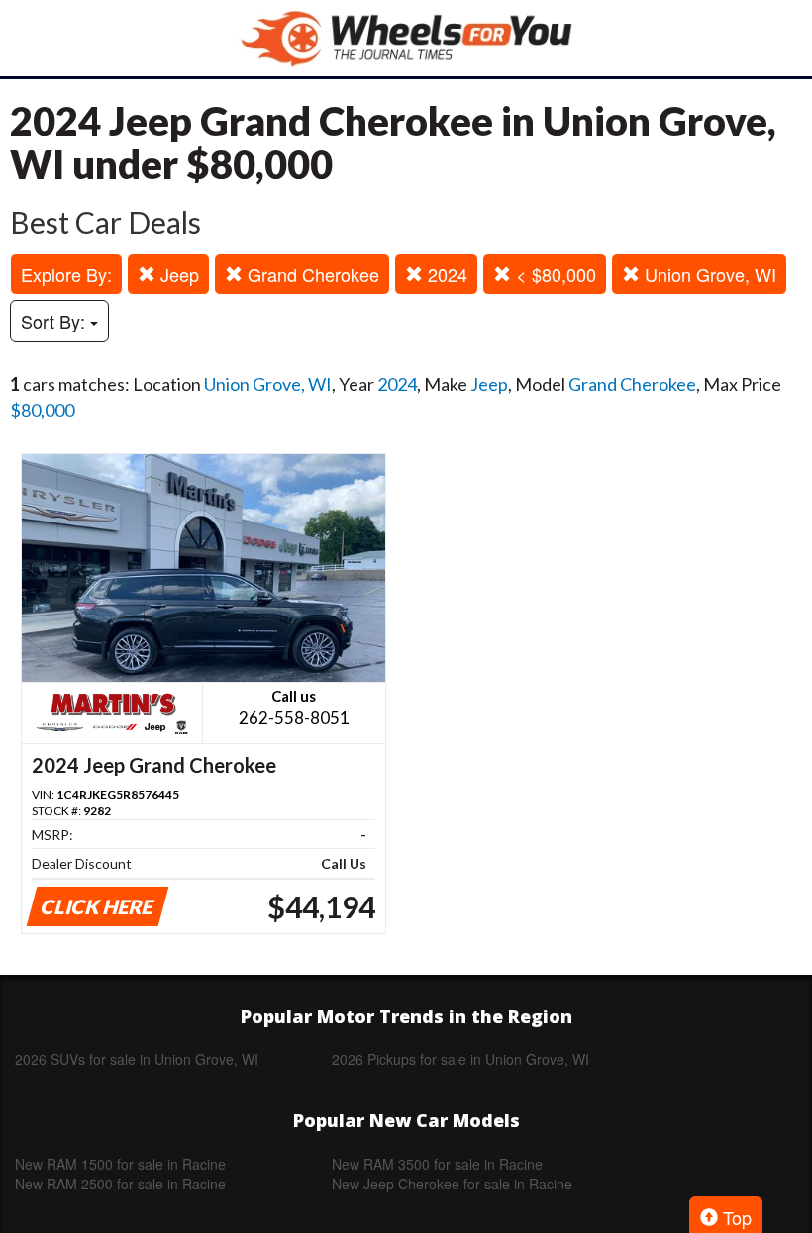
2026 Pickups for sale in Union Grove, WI (460, 1059)
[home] (406, 38)
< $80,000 (553, 274)
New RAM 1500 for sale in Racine (120, 1164)
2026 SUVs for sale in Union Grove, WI (136, 1059)
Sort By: (55, 320)
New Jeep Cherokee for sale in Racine (452, 1183)
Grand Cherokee (311, 274)
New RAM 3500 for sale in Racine (437, 1164)
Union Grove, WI (708, 274)
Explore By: (66, 274)
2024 (445, 274)
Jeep (177, 274)
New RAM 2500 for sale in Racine (120, 1183)
